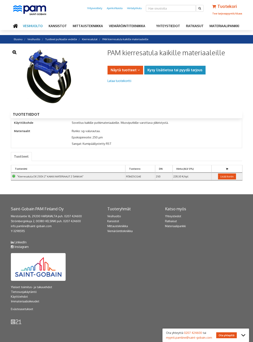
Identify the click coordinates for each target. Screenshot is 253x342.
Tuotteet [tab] (21, 156)
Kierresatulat (89, 39)
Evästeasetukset (22, 309)
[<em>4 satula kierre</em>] (49, 77)
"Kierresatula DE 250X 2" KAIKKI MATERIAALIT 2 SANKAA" (50, 176)
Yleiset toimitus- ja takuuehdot (31, 287)
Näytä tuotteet (124, 70)
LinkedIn (20, 242)
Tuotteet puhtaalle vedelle (61, 39)
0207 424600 (193, 333)
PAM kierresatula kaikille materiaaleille (125, 39)
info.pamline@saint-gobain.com (31, 226)
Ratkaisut (195, 26)
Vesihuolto (33, 26)
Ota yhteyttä (226, 335)
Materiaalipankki (224, 26)
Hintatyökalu (134, 8)
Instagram (21, 247)
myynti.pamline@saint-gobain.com (189, 337)
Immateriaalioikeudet (25, 301)
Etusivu (18, 39)
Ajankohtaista (115, 8)
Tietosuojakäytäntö (24, 292)
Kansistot (58, 26)
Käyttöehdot (19, 296)
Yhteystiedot (168, 26)
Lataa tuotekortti (119, 81)
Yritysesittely (94, 8)
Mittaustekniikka (88, 26)
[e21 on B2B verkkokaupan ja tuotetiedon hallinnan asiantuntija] (16, 321)
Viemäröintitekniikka (127, 26)
